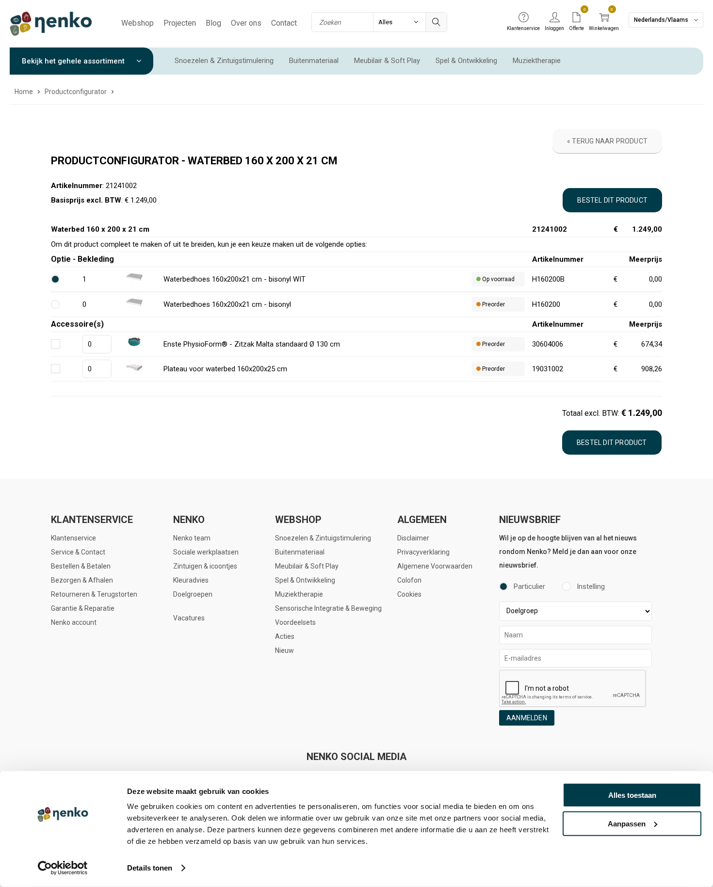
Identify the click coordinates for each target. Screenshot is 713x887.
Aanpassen (627, 823)
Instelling (591, 586)
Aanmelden (526, 718)
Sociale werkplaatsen (206, 552)
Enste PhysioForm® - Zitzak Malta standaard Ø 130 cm (251, 344)
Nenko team (192, 538)
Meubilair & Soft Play (387, 60)
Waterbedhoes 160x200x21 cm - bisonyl (227, 304)
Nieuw (284, 650)
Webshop (137, 23)
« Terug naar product (607, 141)
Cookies (409, 594)
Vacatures (189, 618)
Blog (213, 23)
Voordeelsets (295, 622)
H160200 (546, 304)
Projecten (179, 23)
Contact (284, 23)
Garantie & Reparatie (82, 608)
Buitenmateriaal (314, 60)
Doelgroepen (192, 594)
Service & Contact (78, 552)
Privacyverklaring (423, 552)
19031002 (547, 368)
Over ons (246, 23)
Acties (284, 636)
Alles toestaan (632, 795)
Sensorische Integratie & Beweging (328, 608)
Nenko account (74, 622)
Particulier (529, 586)
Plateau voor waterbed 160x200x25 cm (225, 368)
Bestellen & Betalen (81, 566)
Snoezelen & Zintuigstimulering (224, 60)
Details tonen (149, 868)
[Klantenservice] (523, 18)
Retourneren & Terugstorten (94, 594)
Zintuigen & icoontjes (205, 566)
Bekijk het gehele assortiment (74, 61)
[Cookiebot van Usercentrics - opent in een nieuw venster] (62, 868)
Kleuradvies (191, 580)
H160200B (548, 279)
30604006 (547, 344)
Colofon (409, 580)
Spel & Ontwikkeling (466, 60)
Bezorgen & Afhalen (82, 580)
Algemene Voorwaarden (434, 566)
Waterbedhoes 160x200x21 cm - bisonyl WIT (234, 279)
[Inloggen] (554, 18)
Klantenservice (73, 538)
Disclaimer (413, 538)
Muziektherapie (537, 60)
